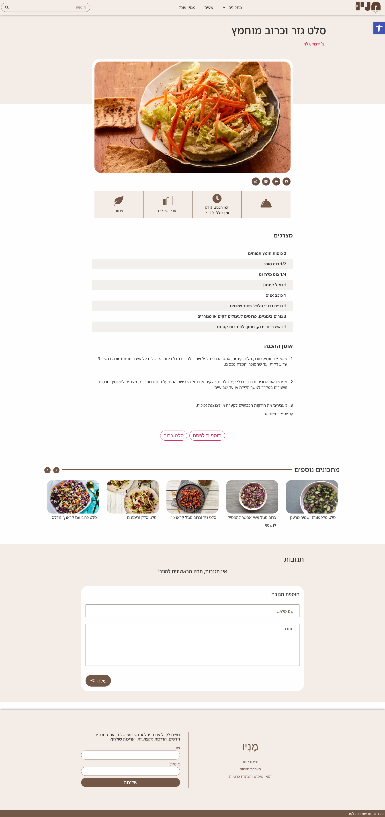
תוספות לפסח (207, 435)
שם (177, 747)
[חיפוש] (6, 7)
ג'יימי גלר (313, 44)
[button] (379, 28)
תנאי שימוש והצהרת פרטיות (250, 776)
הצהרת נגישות (250, 769)
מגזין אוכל (187, 7)
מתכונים (235, 7)
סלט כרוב (174, 435)
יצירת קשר (250, 761)
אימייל (175, 764)
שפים (208, 7)
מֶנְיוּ (250, 747)
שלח (101, 680)
